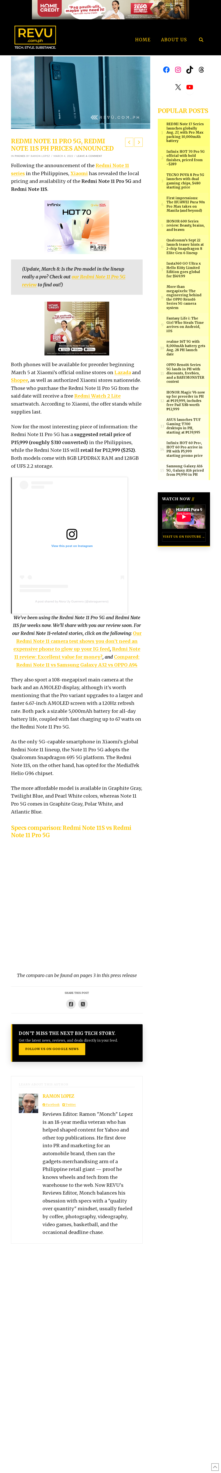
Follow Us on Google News (52, 1049)
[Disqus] (77, 1297)
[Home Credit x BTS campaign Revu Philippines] (110, 9)
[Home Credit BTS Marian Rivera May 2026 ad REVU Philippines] (76, 328)
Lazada (122, 372)
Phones (20, 156)
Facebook (52, 1105)
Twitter (70, 1105)
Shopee (19, 380)
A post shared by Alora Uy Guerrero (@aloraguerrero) (72, 601)
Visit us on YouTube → (184, 537)
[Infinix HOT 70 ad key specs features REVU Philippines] (76, 227)
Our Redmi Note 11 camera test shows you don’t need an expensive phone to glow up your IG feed (77, 641)
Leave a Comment (89, 156)
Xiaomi (79, 173)
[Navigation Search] (201, 28)
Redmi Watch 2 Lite (97, 396)
